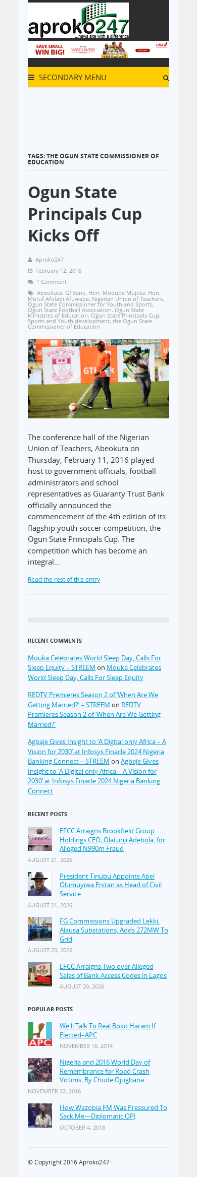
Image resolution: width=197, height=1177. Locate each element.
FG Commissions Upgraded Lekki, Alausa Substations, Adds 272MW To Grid (114, 930)
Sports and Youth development (69, 321)
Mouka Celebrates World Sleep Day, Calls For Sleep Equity (94, 672)
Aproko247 (94, 1162)
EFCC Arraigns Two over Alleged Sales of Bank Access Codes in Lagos (113, 971)
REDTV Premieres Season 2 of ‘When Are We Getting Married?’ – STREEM (93, 699)
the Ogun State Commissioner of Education (90, 323)
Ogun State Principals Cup (125, 315)
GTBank (75, 292)
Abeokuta (49, 292)
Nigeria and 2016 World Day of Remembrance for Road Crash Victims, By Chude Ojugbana (105, 1071)
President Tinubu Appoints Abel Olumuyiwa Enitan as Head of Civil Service (111, 885)
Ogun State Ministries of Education (86, 312)
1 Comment (51, 281)
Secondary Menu (72, 77)
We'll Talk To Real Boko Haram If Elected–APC (108, 1030)
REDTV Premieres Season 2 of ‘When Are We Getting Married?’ (94, 714)
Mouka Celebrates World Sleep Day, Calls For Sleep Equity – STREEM (94, 662)
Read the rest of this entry (64, 579)
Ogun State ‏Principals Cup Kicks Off (85, 213)
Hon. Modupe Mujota (116, 292)
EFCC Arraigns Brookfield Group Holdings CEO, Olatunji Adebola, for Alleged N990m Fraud (112, 840)
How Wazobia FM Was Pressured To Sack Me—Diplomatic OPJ (113, 1112)
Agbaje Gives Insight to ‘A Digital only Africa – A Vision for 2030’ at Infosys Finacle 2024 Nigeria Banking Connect (94, 776)
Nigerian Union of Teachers (127, 298)
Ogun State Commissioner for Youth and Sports (90, 304)
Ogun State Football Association (70, 310)
